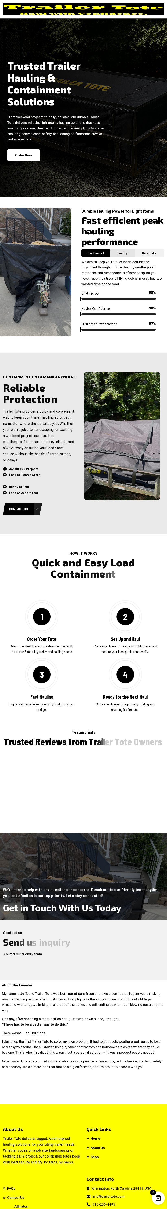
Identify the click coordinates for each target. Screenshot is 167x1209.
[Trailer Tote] (83, 9)
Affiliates (21, 1206)
